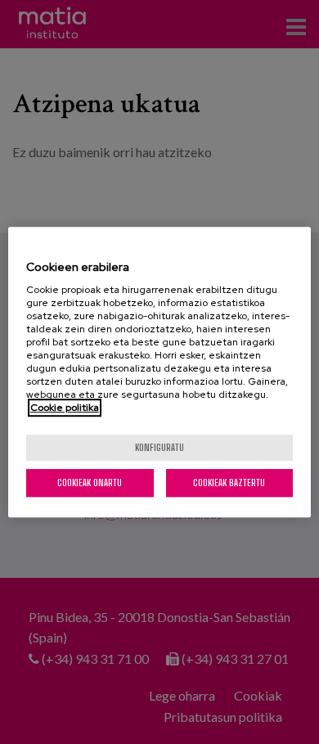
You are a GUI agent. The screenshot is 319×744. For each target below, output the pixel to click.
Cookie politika (64, 407)
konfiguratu (159, 447)
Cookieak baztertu (229, 482)
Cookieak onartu (89, 482)
